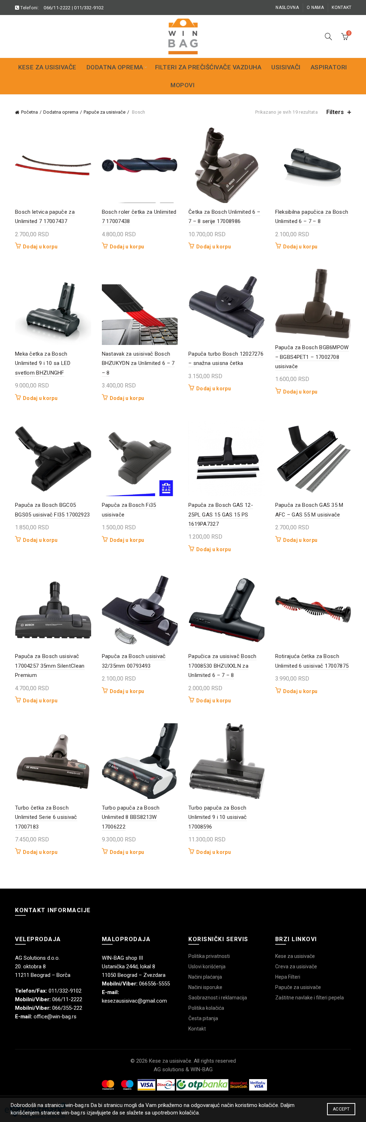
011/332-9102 (89, 7)
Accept (341, 1109)
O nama (315, 7)
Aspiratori (329, 67)
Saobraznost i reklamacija (217, 997)
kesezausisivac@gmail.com (134, 1001)
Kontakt (341, 7)
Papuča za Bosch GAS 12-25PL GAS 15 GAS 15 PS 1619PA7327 (220, 514)
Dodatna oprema (114, 67)
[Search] (328, 36)
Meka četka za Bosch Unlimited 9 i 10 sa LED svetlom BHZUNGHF (42, 363)
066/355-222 (67, 1008)
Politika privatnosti (209, 956)
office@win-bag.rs (55, 1016)
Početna (29, 112)
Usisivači (286, 67)
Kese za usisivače (47, 67)
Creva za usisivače (296, 966)
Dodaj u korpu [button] (40, 246)
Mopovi (182, 85)
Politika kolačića (206, 1008)
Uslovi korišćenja (207, 966)
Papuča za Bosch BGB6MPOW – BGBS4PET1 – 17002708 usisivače (312, 357)
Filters (335, 112)
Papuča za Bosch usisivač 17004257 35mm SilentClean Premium (50, 665)
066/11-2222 (57, 7)
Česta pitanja (203, 1018)
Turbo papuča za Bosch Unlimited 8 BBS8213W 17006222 (131, 817)
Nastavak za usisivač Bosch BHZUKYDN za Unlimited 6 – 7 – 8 (138, 363)
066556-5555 (154, 983)
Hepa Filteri (287, 977)
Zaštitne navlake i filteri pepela (309, 997)
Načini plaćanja (205, 977)
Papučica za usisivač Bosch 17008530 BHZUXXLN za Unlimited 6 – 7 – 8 (222, 665)
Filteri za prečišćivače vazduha (208, 67)
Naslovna (287, 7)
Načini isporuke (205, 987)
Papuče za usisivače (104, 112)
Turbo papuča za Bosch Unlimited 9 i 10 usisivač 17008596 (217, 817)
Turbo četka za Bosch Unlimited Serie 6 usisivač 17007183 (46, 817)
